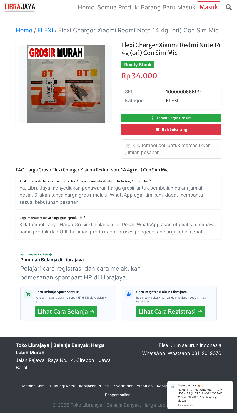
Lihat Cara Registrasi (171, 311)
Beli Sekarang (174, 129)
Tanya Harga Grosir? (174, 118)
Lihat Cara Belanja (66, 311)
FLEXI (45, 30)
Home (24, 30)
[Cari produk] (228, 7)
